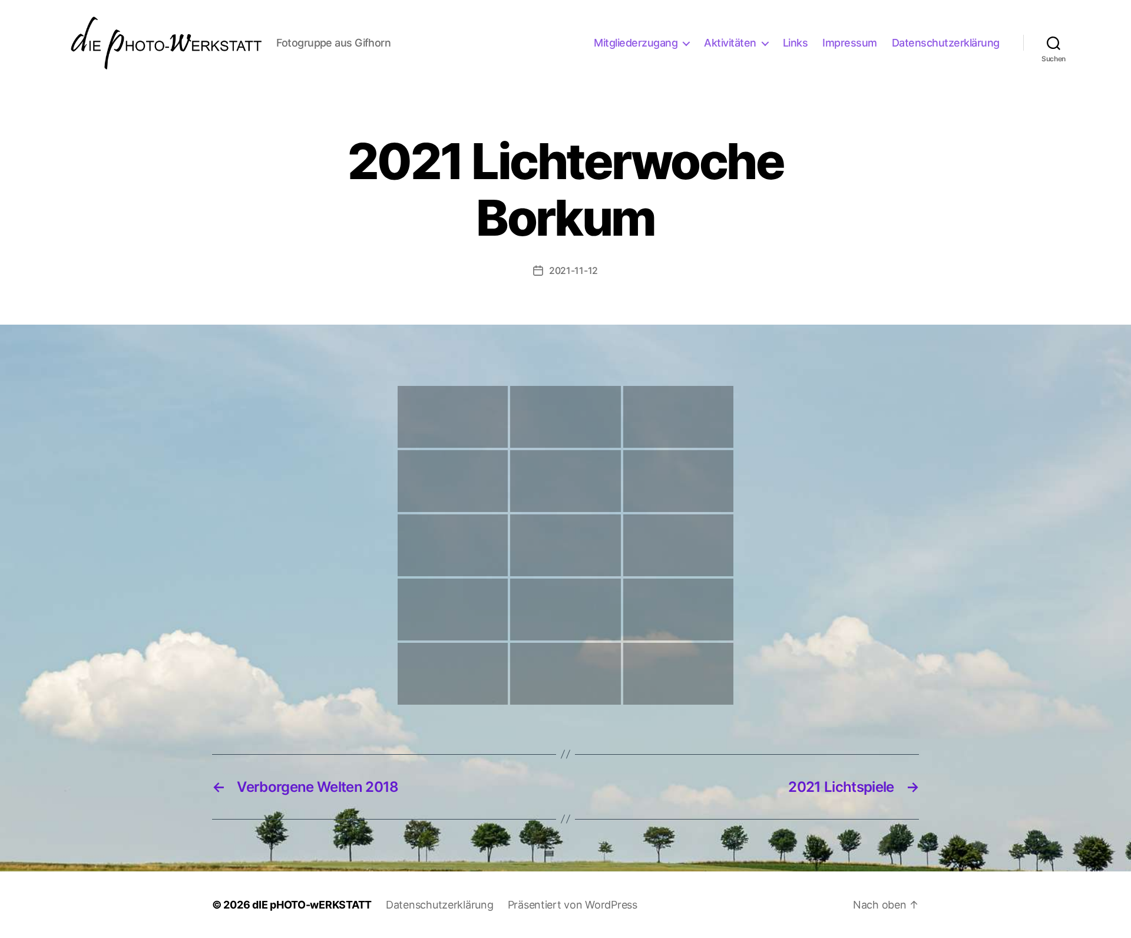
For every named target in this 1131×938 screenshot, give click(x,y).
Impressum (849, 43)
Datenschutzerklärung (946, 43)
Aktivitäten (730, 43)
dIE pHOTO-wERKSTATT (312, 905)
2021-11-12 (573, 270)
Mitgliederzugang (635, 43)
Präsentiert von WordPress (572, 905)
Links (795, 43)
